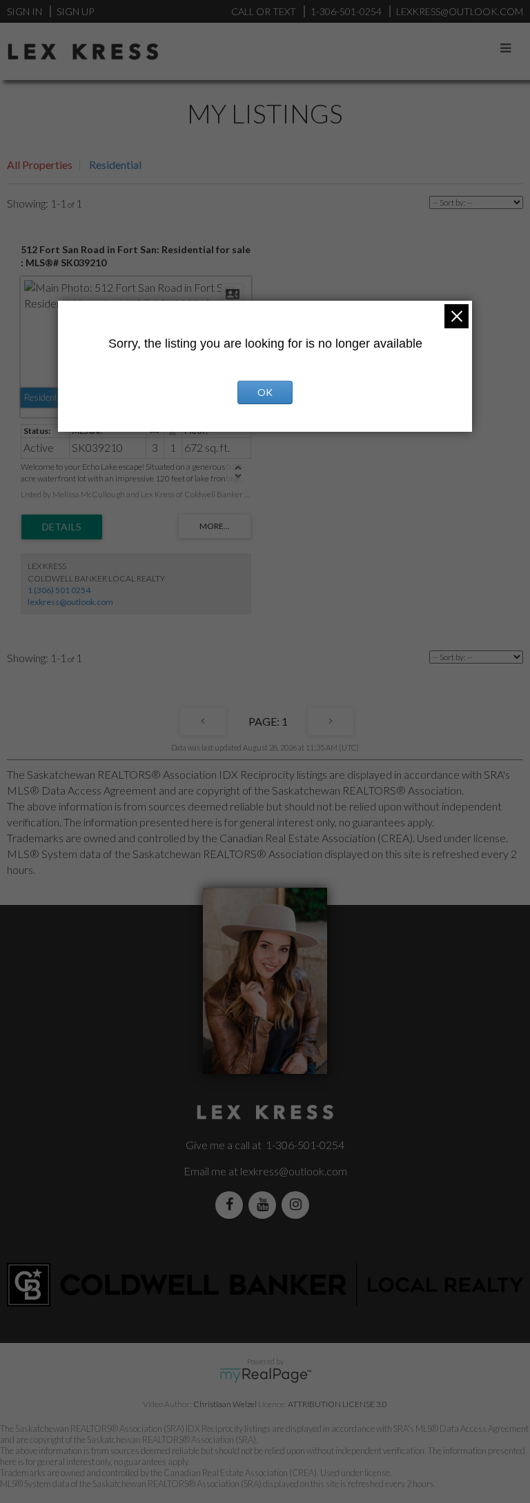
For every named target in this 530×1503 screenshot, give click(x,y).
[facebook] (231, 1204)
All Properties (39, 164)
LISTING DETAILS (61, 527)
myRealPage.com (265, 1375)
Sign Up (75, 11)
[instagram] (298, 1204)
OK (265, 392)
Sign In (24, 11)
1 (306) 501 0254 (59, 590)
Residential (115, 164)
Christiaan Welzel (225, 1404)
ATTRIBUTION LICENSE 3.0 (337, 1404)
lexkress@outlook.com (70, 602)
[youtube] (265, 1204)
